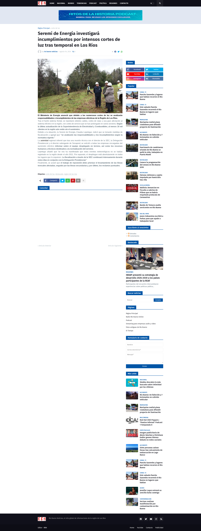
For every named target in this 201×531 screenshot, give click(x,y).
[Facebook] (115, 52)
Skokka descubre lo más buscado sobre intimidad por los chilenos (150, 384)
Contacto (149, 528)
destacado (59, 174)
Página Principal (44, 28)
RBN (45, 528)
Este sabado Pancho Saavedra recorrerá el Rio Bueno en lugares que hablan (150, 110)
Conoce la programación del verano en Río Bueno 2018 (150, 164)
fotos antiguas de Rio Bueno (136, 327)
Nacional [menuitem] (61, 3)
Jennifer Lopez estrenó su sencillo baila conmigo (150, 491)
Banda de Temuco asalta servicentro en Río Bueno (150, 206)
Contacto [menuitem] (124, 3)
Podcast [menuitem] (93, 3)
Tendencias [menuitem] (82, 3)
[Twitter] (118, 52)
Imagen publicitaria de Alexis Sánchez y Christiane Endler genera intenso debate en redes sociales (151, 436)
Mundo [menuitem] (71, 3)
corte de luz (55, 28)
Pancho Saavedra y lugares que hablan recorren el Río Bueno (151, 97)
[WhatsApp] (121, 52)
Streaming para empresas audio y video (141, 324)
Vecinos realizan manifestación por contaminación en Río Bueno (149, 505)
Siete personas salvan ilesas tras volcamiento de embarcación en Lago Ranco (151, 451)
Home (132, 528)
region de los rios (70, 174)
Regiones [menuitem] (113, 3)
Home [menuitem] (52, 3)
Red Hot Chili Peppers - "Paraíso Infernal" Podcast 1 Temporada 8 (151, 422)
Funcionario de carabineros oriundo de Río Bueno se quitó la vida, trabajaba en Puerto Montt (151, 151)
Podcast (129, 320)
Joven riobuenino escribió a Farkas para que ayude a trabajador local (151, 218)
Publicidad (159, 528)
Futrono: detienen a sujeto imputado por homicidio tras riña (151, 177)
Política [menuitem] (103, 3)
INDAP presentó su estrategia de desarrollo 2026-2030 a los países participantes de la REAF (143, 278)
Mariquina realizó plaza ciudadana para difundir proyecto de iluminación (150, 124)
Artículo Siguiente (114, 246)
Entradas (132, 234)
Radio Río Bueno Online (135, 317)
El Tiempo (129, 331)
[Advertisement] (143, 42)
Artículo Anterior (45, 246)
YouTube (140, 528)
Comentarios (134, 236)
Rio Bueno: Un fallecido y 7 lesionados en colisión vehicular (151, 137)
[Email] (78, 181)
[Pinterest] (73, 181)
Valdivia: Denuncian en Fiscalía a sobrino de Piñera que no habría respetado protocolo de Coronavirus (150, 192)
